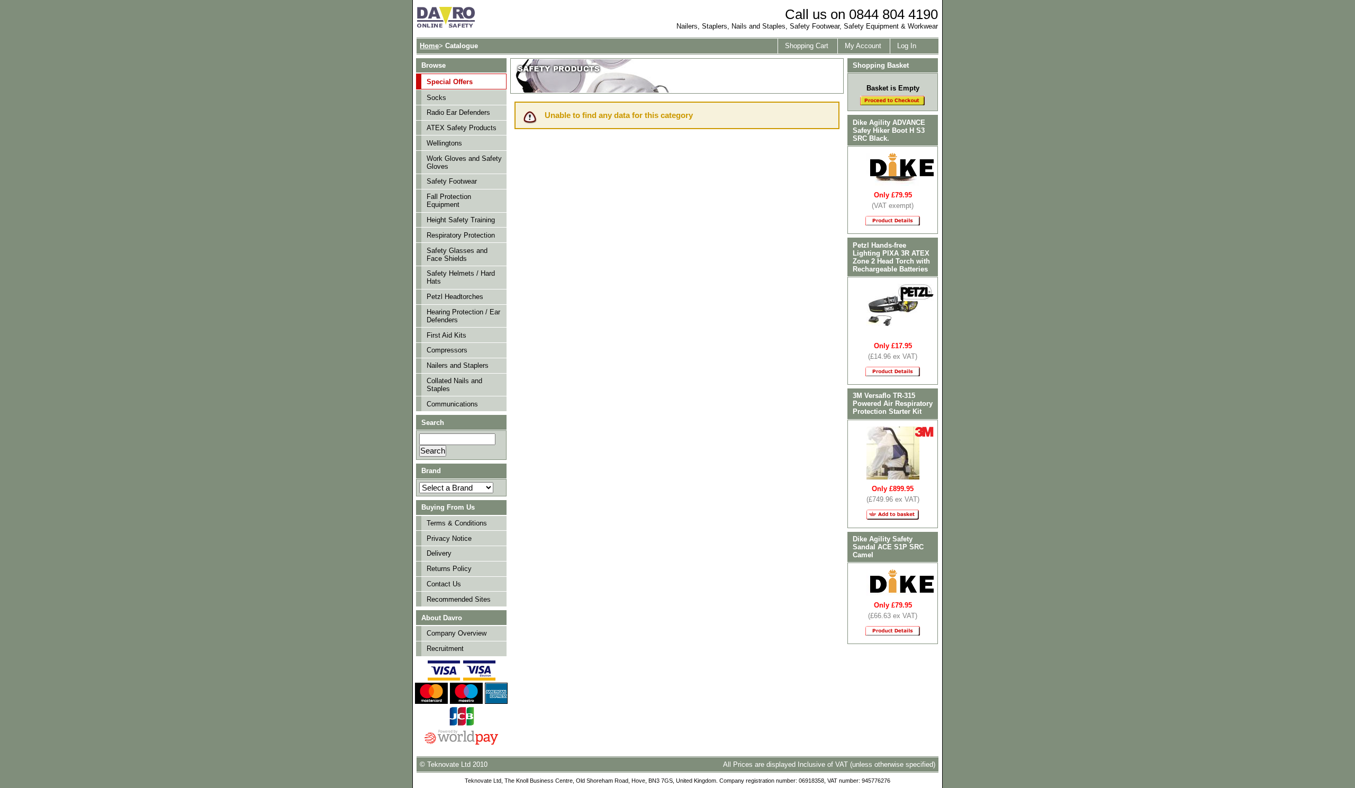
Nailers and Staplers (458, 365)
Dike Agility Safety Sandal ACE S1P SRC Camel (888, 547)
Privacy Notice (449, 538)
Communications (452, 404)
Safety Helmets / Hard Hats (461, 277)
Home (429, 46)
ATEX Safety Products (461, 128)
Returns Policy (449, 569)
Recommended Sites (459, 599)
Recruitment (445, 649)
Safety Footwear (452, 181)
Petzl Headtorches (455, 297)
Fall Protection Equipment (449, 201)
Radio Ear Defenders (458, 112)
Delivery (439, 553)
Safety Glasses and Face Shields (457, 254)
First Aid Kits (446, 335)
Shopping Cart (806, 46)
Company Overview (456, 633)
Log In (906, 46)
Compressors (447, 350)
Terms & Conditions (457, 523)
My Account (863, 46)
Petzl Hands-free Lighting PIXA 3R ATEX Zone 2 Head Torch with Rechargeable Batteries (891, 257)
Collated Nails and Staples (454, 385)
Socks (436, 98)
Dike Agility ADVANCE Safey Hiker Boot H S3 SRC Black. (889, 130)
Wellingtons (444, 143)
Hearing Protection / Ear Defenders (463, 316)
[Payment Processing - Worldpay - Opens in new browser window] (461, 743)
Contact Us (444, 584)
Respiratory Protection (461, 235)
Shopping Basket (881, 65)
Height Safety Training (461, 220)
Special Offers (450, 82)
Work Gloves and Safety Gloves (464, 162)
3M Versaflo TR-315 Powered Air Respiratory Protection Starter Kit (893, 403)
